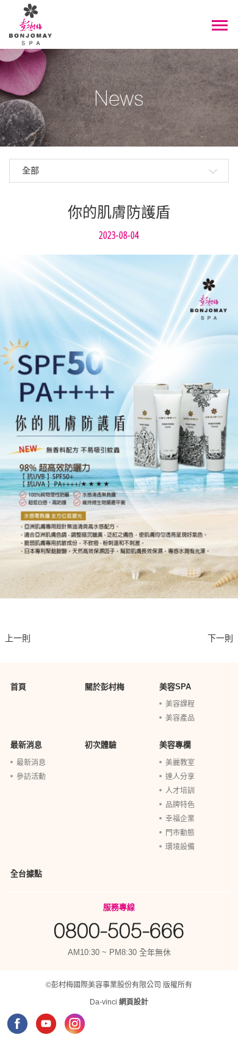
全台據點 (26, 873)
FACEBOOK (17, 1024)
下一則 (220, 638)
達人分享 (180, 776)
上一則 (18, 638)
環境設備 (180, 847)
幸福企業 (180, 819)
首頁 (18, 686)
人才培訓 (180, 790)
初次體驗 (101, 744)
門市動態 (180, 833)
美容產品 (180, 718)
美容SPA (175, 686)
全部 (30, 170)
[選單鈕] (219, 25)
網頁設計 (133, 1002)
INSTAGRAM (75, 1024)
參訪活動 (31, 776)
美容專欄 (175, 744)
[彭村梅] (30, 24)
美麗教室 (180, 762)
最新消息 (26, 744)
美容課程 (180, 704)
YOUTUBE (46, 1024)
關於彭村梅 (104, 686)
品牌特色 (180, 805)
